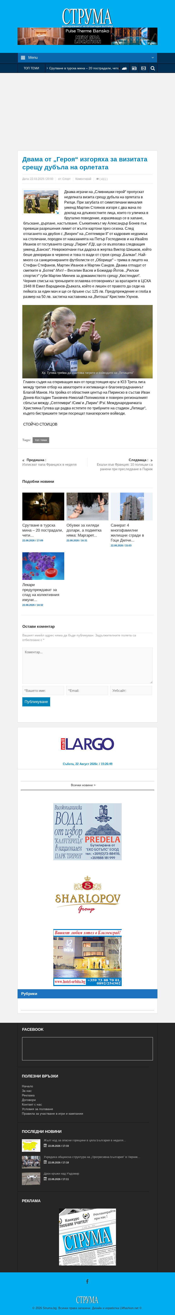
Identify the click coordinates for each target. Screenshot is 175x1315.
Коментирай (83, 179)
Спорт (66, 179)
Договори (29, 1100)
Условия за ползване (37, 1109)
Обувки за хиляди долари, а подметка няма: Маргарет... (84, 530)
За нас (27, 1091)
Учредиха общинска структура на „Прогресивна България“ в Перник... (92, 1157)
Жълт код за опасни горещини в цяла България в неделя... (85, 1140)
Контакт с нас (32, 1104)
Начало (27, 1086)
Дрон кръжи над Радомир (61, 1173)
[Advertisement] (87, 112)
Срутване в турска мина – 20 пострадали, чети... (42, 530)
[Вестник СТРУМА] (87, 17)
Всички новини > (83, 785)
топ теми (41, 440)
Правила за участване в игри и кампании (52, 1113)
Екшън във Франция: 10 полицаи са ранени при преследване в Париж (125, 464)
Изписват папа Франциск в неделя (49, 462)
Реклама (28, 1095)
